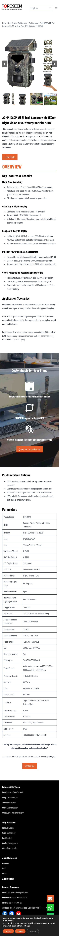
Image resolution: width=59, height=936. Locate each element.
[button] (8, 99)
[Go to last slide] (4, 64)
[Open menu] (56, 8)
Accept (8, 931)
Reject (20, 931)
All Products (8, 878)
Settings (33, 931)
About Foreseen (9, 858)
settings (26, 926)
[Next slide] (54, 64)
